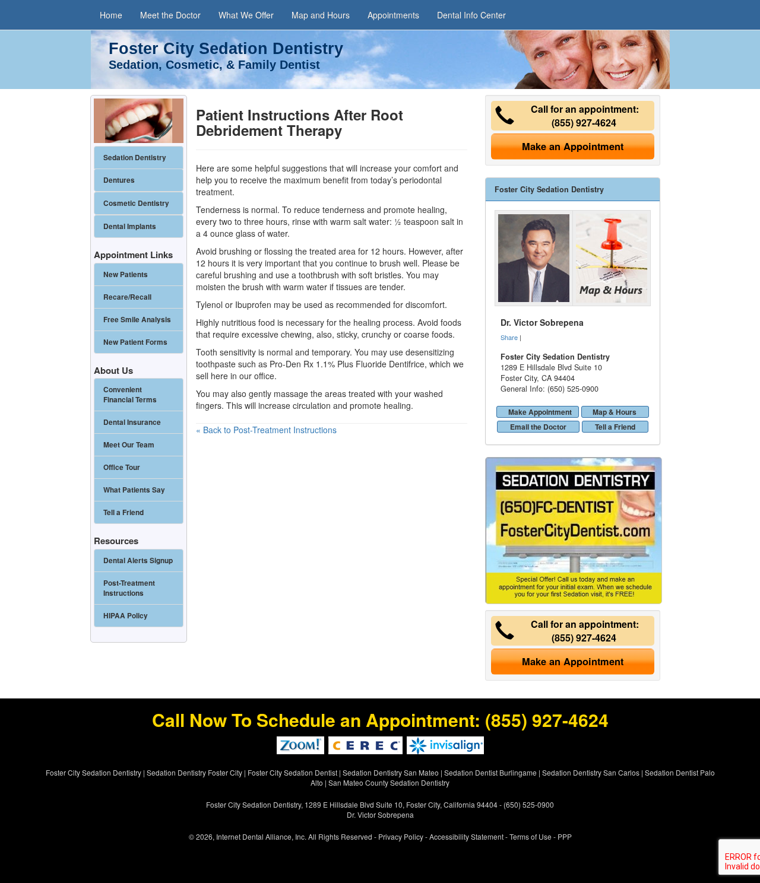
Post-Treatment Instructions (129, 588)
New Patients (125, 274)
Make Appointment (540, 411)
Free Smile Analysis (137, 320)
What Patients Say (134, 490)
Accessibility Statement (466, 836)
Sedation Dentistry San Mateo (391, 772)
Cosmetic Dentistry (136, 203)
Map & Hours (614, 411)
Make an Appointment (572, 146)
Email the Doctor (538, 426)
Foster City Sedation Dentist (292, 772)
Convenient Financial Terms (130, 395)
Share (509, 337)
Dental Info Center (471, 15)
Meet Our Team (128, 445)
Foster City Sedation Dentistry (93, 772)
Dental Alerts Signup (138, 560)
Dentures (119, 180)
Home (111, 15)
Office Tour (121, 467)
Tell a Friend (615, 426)
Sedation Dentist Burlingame (490, 772)
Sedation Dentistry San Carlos (590, 772)
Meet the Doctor (170, 15)
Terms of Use (530, 836)
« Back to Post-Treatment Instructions (266, 430)
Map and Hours (321, 15)
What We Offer (246, 15)
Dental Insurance (132, 422)
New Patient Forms (135, 342)
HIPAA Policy (125, 616)
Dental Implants (129, 226)
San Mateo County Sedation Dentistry (388, 782)
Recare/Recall (127, 297)
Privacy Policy (400, 836)
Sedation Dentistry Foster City (194, 772)
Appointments (393, 15)
